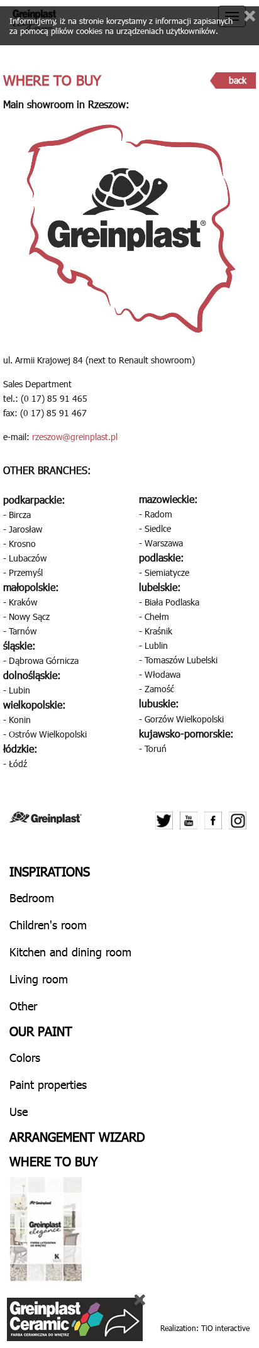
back (237, 80)
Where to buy (53, 1160)
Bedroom (31, 897)
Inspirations (49, 871)
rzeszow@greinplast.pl (75, 437)
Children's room (48, 924)
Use (18, 1111)
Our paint (40, 1030)
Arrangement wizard (77, 1136)
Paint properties (48, 1084)
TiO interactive (225, 1328)
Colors (24, 1057)
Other (23, 1005)
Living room (38, 978)
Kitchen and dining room (70, 951)
